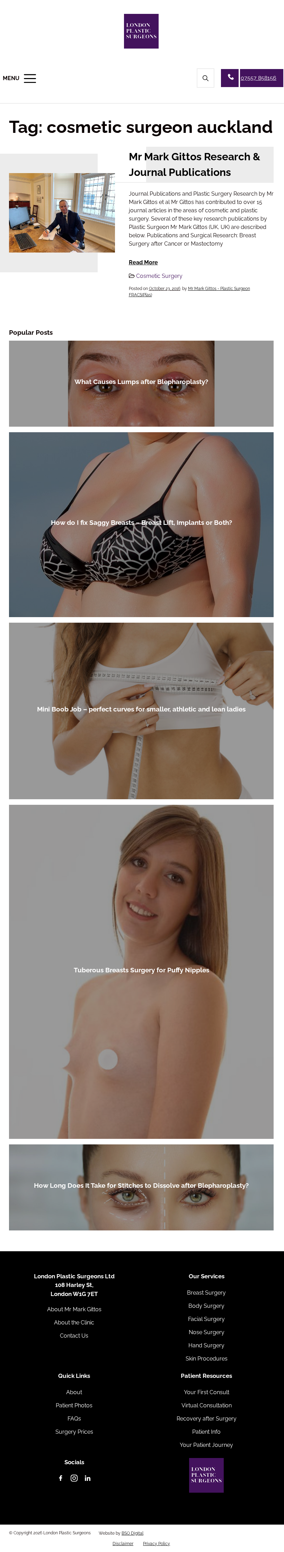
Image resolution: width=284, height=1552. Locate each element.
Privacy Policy (156, 1543)
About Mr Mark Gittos (74, 1309)
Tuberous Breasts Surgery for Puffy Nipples (141, 970)
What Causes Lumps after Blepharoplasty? (141, 381)
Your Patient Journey (206, 1445)
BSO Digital (132, 1533)
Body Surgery (206, 1306)
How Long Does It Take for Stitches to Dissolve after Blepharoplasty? (141, 1185)
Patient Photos (74, 1405)
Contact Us (74, 1335)
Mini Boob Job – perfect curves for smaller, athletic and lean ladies (141, 709)
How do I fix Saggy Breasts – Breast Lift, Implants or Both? (141, 522)
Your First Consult (206, 1392)
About (74, 1392)
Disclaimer (123, 1543)
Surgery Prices (74, 1432)
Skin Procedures (207, 1358)
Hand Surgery (206, 1345)
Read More (143, 262)
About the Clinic (74, 1322)
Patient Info (206, 1432)
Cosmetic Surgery (159, 276)
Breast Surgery (206, 1292)
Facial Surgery (206, 1319)
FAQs (74, 1418)
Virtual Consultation (206, 1405)
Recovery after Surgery (207, 1418)
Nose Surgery (206, 1332)
